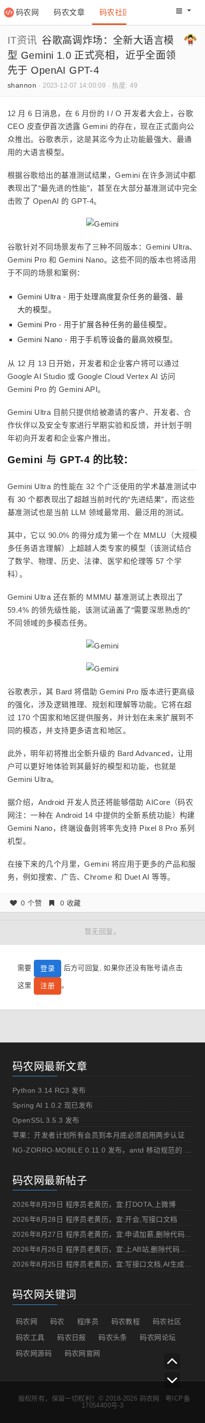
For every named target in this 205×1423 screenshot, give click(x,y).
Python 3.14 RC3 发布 (49, 1090)
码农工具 (30, 1337)
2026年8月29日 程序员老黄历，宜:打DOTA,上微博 (94, 1204)
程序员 (88, 1321)
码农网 (27, 12)
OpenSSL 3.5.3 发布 (46, 1120)
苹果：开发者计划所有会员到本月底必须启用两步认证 (98, 1135)
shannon (21, 85)
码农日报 (71, 1337)
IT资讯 (22, 40)
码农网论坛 (158, 1337)
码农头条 (113, 1337)
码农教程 (125, 1321)
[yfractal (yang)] (191, 39)
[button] (184, 11)
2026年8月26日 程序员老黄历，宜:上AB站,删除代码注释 (103, 1249)
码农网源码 (34, 1353)
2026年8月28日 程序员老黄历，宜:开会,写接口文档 (95, 1219)
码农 (57, 1321)
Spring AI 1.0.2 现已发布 (52, 1105)
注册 (47, 986)
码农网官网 (83, 1353)
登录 (47, 968)
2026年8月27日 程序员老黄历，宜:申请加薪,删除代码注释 (105, 1234)
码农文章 (69, 12)
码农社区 (115, 12)
